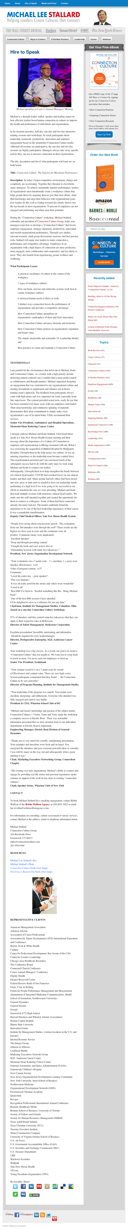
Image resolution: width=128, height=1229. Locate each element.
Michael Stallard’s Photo (22, 864)
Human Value (94, 404)
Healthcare (92, 397)
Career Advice (94, 357)
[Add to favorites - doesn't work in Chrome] (47, 1186)
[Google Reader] (71, 1186)
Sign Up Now (104, 134)
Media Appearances (96, 445)
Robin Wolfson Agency (37, 804)
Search (88, 228)
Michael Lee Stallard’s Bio (23, 860)
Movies (91, 451)
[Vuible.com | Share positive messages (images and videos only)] (15, 1195)
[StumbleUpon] (55, 1186)
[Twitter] (15, 1186)
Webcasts (92, 472)
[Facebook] (23, 1186)
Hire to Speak (31, 3)
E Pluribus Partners (60, 39)
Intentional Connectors (98, 424)
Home (7, 3)
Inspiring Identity (95, 417)
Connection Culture (15, 39)
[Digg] (23, 1194)
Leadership (80, 39)
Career (94, 39)
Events (91, 390)
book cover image (29, 867)
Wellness (107, 39)
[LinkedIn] (31, 1186)
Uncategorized (94, 458)
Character (92, 363)
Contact (64, 3)
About (17, 3)
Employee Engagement (98, 384)
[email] (39, 1186)
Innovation (92, 411)
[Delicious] (63, 1186)
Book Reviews (94, 350)
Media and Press (49, 3)
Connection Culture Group (50, 221)
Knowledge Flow (95, 431)
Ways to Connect (37, 39)
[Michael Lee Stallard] (44, 17)
